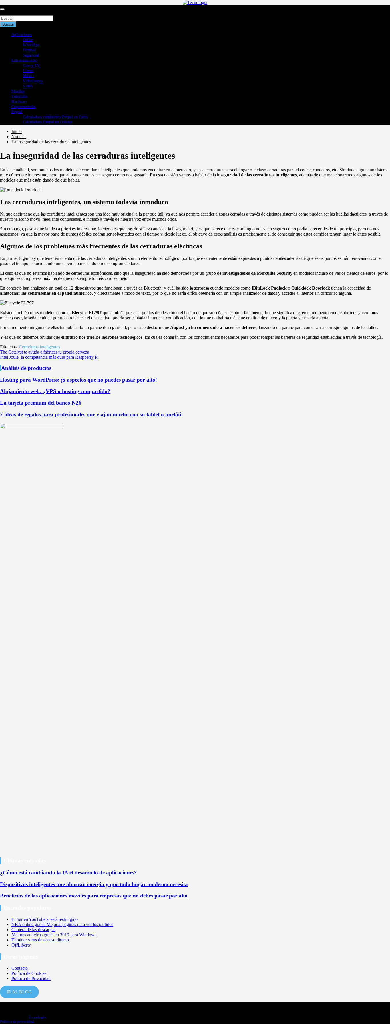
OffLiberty (21, 945)
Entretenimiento (24, 60)
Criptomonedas (23, 107)
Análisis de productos (26, 368)
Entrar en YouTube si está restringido (44, 919)
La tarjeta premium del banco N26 (40, 403)
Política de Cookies (28, 973)
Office (28, 40)
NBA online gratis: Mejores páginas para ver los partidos (62, 924)
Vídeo (28, 86)
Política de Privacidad (31, 978)
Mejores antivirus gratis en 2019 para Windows (53, 934)
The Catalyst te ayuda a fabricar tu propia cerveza (44, 352)
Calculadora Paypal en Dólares (47, 122)
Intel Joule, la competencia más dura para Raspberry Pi (49, 357)
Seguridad (31, 55)
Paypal (16, 112)
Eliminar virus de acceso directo (40, 939)
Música (28, 76)
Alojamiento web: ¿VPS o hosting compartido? (55, 391)
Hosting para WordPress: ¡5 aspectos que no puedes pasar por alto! (78, 380)
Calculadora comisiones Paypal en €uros (55, 117)
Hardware (19, 101)
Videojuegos (33, 81)
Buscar (6, 12)
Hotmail (29, 50)
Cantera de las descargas (33, 929)
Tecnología (37, 1017)
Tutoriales (19, 96)
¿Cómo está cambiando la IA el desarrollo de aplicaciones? (68, 873)
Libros (28, 71)
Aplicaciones (21, 35)
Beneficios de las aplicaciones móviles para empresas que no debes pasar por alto (94, 896)
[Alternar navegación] (2, 9)
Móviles (17, 91)
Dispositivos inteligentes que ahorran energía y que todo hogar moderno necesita (94, 884)
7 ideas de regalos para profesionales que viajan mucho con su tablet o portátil (91, 414)
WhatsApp (31, 45)
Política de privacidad (17, 1021)
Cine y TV (31, 65)
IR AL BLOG (19, 991)
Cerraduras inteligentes (39, 346)
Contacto (19, 968)
